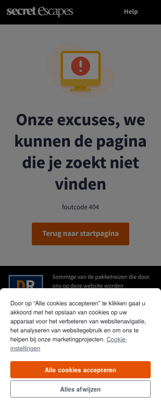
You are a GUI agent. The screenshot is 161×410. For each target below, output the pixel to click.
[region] (80, 348)
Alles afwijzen (80, 389)
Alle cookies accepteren (80, 369)
